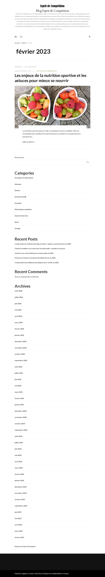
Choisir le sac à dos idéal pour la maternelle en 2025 (34, 253)
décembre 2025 (20, 341)
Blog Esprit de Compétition (52, 11)
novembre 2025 (21, 348)
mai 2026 (18, 310)
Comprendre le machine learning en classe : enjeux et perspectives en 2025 (43, 244)
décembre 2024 (20, 411)
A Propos (65, 573)
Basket (17, 190)
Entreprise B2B (20, 197)
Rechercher (19, 157)
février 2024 (19, 474)
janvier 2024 (19, 480)
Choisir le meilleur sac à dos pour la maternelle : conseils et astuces (40, 248)
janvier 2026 (19, 335)
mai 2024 (18, 455)
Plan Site (38, 573)
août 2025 (18, 367)
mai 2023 (18, 518)
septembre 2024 (21, 430)
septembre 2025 (21, 360)
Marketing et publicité (23, 209)
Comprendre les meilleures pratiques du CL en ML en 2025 (37, 262)
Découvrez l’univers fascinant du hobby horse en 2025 (35, 258)
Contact (31, 573)
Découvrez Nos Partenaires (25, 546)
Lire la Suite (28, 142)
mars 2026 (19, 322)
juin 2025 (18, 379)
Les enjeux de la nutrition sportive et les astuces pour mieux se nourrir (50, 78)
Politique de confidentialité (51, 573)
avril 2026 (18, 316)
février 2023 (19, 537)
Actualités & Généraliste (47, 71)
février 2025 (19, 398)
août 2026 (18, 291)
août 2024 (18, 436)
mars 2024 (19, 468)
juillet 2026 (19, 297)
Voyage (17, 228)
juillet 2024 (19, 443)
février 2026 (19, 329)
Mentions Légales (21, 573)
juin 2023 (18, 512)
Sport (17, 222)
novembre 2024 (21, 417)
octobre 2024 (20, 424)
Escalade (18, 203)
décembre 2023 (20, 487)
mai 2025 (18, 386)
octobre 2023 (20, 499)
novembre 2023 (21, 493)
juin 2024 (18, 449)
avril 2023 (18, 525)
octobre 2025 (20, 354)
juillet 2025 (19, 373)
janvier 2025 (19, 405)
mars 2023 (19, 531)
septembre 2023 (21, 506)
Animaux (18, 184)
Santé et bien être (21, 216)
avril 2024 (18, 462)
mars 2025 (19, 392)
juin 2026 (18, 304)
